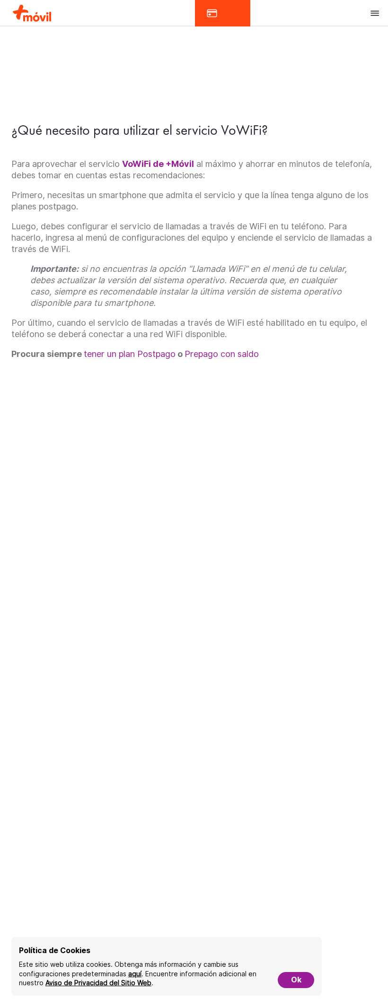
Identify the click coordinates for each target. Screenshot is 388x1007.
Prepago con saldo (222, 354)
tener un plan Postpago (130, 354)
